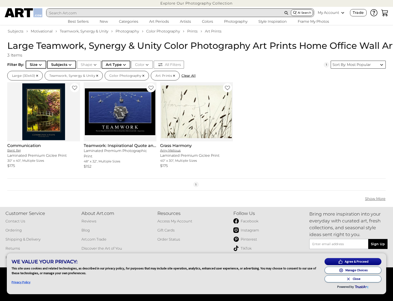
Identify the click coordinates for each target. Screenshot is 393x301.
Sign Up (378, 244)
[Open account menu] (342, 13)
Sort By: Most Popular (352, 64)
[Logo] (24, 12)
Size (34, 64)
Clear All (188, 75)
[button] (196, 3)
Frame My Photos (313, 21)
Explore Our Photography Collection (196, 3)
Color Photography (163, 31)
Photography (127, 31)
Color (139, 64)
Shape (86, 64)
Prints (192, 31)
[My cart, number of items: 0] (384, 12)
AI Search (304, 12)
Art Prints (213, 31)
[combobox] (164, 13)
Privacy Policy (21, 282)
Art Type (114, 64)
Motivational (42, 31)
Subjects (15, 31)
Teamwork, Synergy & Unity (84, 31)
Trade (358, 12)
